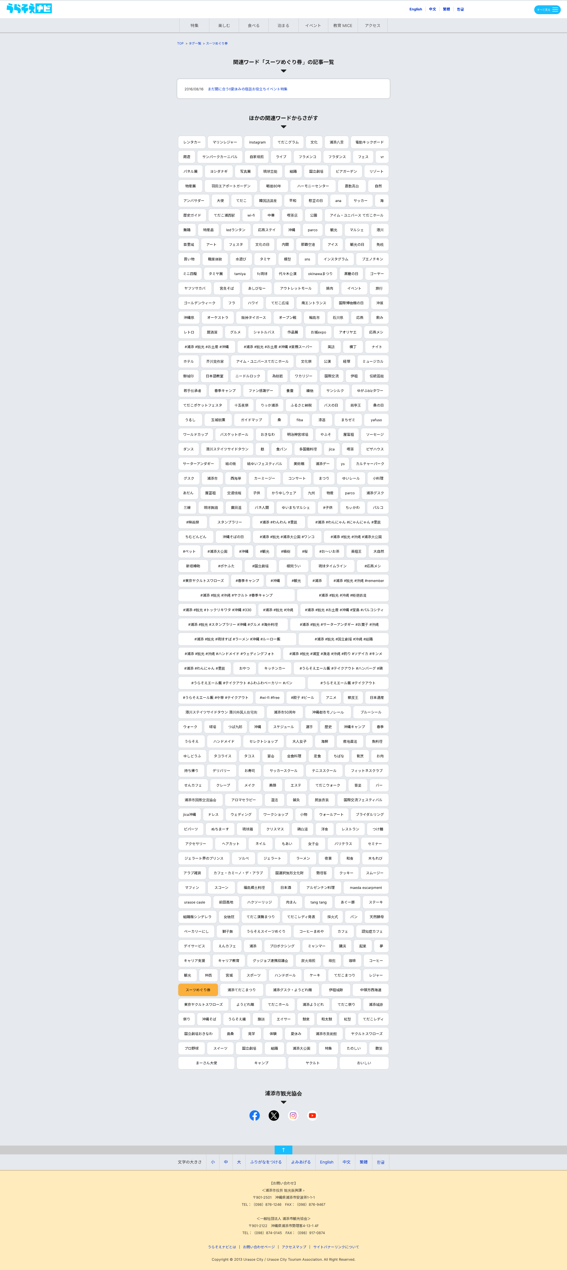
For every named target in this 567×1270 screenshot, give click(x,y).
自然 (378, 186)
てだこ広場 (280, 303)
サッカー (360, 200)
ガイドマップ (251, 420)
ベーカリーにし (196, 931)
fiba (300, 420)
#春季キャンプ (247, 580)
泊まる (283, 25)
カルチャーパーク (370, 463)
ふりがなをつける (266, 1162)
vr (382, 157)
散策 (379, 1048)
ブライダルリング (370, 814)
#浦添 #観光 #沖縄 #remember (359, 580)
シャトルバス (264, 332)
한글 (460, 9)
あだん (188, 493)
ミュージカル (373, 361)
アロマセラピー (243, 800)
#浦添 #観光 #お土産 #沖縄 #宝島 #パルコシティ (344, 610)
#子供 (327, 507)
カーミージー (264, 478)
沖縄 (291, 230)
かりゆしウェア (284, 493)
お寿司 (250, 770)
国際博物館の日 (351, 303)
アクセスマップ (294, 1247)
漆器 (322, 420)
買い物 (189, 259)
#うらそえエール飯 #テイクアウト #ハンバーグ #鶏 (341, 668)
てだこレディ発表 (301, 917)
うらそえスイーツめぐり (266, 931)
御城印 (188, 376)
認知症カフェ (372, 931)
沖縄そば (209, 1019)
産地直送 (350, 741)
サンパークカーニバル (220, 157)
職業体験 (215, 259)
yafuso (376, 420)
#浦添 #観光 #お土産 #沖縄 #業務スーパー (278, 347)
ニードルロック (247, 376)
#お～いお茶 (329, 551)
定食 (317, 756)
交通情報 (234, 493)
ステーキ (376, 902)
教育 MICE (342, 25)
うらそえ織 (237, 1019)
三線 (187, 507)
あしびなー (257, 288)
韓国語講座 (268, 200)
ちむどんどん (195, 537)
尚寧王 (355, 405)
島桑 (230, 1034)
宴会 (270, 756)
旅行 (379, 288)
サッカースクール (284, 770)
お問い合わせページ (259, 1247)
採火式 (332, 917)
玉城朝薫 (218, 420)
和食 (349, 858)
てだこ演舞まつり (261, 917)
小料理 (378, 478)
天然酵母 (377, 917)
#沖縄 (244, 551)
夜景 (328, 858)
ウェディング (241, 814)
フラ (231, 303)
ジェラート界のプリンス (203, 858)
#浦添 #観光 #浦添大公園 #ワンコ (287, 537)
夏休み (296, 1034)
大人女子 (299, 741)
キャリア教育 (228, 960)
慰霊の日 (316, 200)
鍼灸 (296, 800)
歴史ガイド (192, 215)
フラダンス (337, 157)
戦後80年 (273, 186)
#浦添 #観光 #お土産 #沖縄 (207, 347)
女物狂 (229, 917)
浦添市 (212, 478)
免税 (380, 244)
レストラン (350, 829)
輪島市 (314, 317)
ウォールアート (331, 814)
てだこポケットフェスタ (202, 405)
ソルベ (243, 858)
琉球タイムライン (332, 566)
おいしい (364, 1063)
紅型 (347, 1019)
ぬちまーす (220, 829)
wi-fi (251, 215)
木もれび (375, 858)
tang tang (319, 902)
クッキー (346, 873)
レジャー (376, 975)
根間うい (294, 566)
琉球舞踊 (211, 507)
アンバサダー (193, 200)
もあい (287, 843)
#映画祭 (192, 522)
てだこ (241, 200)
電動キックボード (369, 142)
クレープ (223, 785)
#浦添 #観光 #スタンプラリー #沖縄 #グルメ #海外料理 (233, 624)
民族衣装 (322, 800)
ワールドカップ (195, 434)
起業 (362, 946)
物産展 (190, 186)
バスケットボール (234, 434)
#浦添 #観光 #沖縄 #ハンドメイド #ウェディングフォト (229, 653)
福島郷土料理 (254, 887)
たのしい (354, 1048)
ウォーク (190, 727)
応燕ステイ (267, 230)
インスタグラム (336, 259)
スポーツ (254, 975)
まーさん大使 (206, 1063)
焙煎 (332, 960)
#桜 (305, 551)
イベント (313, 25)
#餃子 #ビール (302, 697)
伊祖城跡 (336, 990)
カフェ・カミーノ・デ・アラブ (238, 873)
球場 (212, 727)
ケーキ (315, 975)
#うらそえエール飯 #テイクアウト (348, 683)
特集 (194, 25)
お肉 (380, 756)
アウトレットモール (296, 288)
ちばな (339, 756)
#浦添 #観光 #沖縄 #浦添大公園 (356, 537)
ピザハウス (375, 449)
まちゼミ (348, 420)
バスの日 (331, 405)
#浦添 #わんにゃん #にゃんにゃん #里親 (348, 522)
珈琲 (352, 960)
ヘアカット (231, 843)
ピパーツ (191, 829)
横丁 (353, 347)
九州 (311, 493)
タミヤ (265, 259)
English (416, 9)
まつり (324, 478)
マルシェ (357, 230)
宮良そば (227, 288)
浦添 (252, 946)
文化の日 (262, 244)
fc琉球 (262, 273)
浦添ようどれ (313, 1004)
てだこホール (278, 1004)
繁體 (446, 9)
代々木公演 (288, 273)
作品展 (292, 332)
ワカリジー (304, 376)
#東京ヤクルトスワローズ (203, 580)
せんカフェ (193, 785)
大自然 (378, 551)
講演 (342, 946)
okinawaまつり (320, 273)
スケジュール (283, 727)
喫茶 (350, 449)
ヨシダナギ (219, 171)
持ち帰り (191, 770)
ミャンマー (317, 946)
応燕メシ (376, 332)
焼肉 (329, 288)
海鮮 (324, 741)
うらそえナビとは (222, 1247)
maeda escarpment (366, 887)
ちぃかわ (353, 507)
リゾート (376, 171)
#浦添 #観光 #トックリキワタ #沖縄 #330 (217, 610)
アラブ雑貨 (192, 873)
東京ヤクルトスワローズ (203, 1004)
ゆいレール (351, 478)
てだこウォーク (327, 785)
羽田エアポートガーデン (231, 186)
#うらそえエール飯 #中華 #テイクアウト (216, 697)
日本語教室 (214, 376)
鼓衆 (306, 1019)
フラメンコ (307, 157)
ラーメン (303, 858)
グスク (189, 478)
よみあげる (301, 1162)
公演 (327, 361)
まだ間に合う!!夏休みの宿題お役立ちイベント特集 (247, 89)
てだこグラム (288, 142)
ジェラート (272, 858)
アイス (333, 244)
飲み (379, 317)
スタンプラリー (229, 522)
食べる (254, 25)
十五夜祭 (241, 405)
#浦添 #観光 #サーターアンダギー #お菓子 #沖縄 (339, 624)
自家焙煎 (257, 157)
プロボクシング (282, 946)
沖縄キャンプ (354, 727)
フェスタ (236, 244)
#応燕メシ (373, 566)
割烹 (360, 756)
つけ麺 (378, 829)
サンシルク (335, 390)
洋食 (324, 829)
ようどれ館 (245, 1004)
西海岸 (236, 478)
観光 (333, 230)
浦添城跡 (376, 1004)
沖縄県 (189, 317)
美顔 (272, 785)
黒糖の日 (351, 273)
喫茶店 (292, 215)
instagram (257, 142)
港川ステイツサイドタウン (227, 449)
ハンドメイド (224, 741)
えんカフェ (227, 946)
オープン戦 (287, 317)
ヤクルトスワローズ (367, 1034)
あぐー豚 (348, 902)
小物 (303, 814)
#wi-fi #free (270, 697)
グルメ (235, 332)
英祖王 (356, 551)
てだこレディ (373, 1019)
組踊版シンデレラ (197, 917)
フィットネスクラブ (367, 770)
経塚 (346, 361)
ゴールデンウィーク (200, 303)
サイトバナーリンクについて (336, 1247)
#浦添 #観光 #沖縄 (278, 610)
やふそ (325, 434)
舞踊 (186, 230)
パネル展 (190, 171)
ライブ (281, 157)
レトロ (189, 332)
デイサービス (194, 946)
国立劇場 (316, 171)
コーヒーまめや (311, 931)
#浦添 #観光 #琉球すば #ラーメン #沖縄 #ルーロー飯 (237, 639)
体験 (273, 1034)
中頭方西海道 (370, 990)
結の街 (230, 463)
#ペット (189, 551)
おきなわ (268, 434)
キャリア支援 (194, 960)
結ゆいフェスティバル (264, 463)
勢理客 (321, 873)
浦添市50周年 (285, 712)
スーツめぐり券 (217, 43)
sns (307, 259)
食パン (281, 449)
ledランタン (235, 230)
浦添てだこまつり (241, 990)
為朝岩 (277, 376)
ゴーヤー (377, 273)
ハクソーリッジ (259, 902)
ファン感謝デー (261, 390)
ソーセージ (375, 434)
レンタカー (192, 142)
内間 (285, 244)
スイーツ (220, 1048)
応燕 (359, 317)
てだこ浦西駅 (224, 215)
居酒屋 (212, 332)
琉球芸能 (270, 171)
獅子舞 (227, 931)
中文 (432, 9)
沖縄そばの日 (233, 537)
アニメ (331, 697)
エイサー (284, 1019)
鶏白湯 (302, 829)
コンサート (297, 478)
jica (332, 449)
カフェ (343, 931)
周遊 (186, 157)
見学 (251, 1034)
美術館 (299, 463)
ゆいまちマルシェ (296, 507)
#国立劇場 (260, 566)
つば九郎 (235, 727)
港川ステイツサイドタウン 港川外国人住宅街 (221, 712)
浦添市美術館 (326, 1034)
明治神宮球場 (297, 434)
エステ (296, 785)
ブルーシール (371, 712)
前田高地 (226, 902)
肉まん (291, 902)
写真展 (245, 171)
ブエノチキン (372, 259)
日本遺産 (377, 697)
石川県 (338, 317)
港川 (380, 230)
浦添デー (323, 463)
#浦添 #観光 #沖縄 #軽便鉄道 (343, 595)
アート (211, 244)
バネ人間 (262, 507)
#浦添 (317, 580)
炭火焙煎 (308, 960)
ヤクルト (313, 1063)
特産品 (208, 230)
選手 (309, 727)
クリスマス (275, 829)
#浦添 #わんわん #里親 (278, 522)
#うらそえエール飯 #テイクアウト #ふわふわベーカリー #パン (241, 683)
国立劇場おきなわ (198, 1034)
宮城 (229, 975)
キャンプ (261, 1063)
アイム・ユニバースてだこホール (262, 361)
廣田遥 (236, 507)
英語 (331, 347)
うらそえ (191, 741)
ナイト (377, 347)
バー (379, 785)
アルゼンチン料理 (320, 887)
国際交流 (331, 376)
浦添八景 (337, 142)
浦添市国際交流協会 (200, 800)
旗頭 (261, 1019)
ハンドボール (285, 975)
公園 (313, 215)
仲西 (208, 975)
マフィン (192, 887)
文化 (314, 142)
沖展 (379, 303)
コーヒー (376, 960)
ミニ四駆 (190, 273)
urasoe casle (194, 902)
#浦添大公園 (217, 551)
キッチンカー (274, 668)
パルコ (378, 507)
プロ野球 (191, 1048)
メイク (249, 785)
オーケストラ (217, 317)
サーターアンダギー (198, 463)
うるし (190, 420)
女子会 (313, 843)
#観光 (264, 551)
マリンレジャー (225, 142)
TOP (180, 43)
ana (338, 200)
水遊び (241, 259)
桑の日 (378, 405)
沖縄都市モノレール (328, 712)
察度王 (353, 697)
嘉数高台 (352, 186)
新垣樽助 (193, 566)
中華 (271, 215)
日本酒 (285, 887)
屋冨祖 (210, 493)
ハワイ (253, 303)
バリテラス (343, 843)
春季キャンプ (225, 390)
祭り (186, 1019)
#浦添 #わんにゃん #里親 (204, 668)
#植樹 (285, 551)
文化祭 (306, 361)
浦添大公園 (301, 1048)
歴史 (328, 727)
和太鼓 (326, 1019)
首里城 (188, 244)
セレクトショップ (263, 741)
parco (313, 230)
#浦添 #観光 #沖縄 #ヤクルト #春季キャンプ (236, 595)
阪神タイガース (253, 317)
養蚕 (289, 390)
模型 (287, 259)
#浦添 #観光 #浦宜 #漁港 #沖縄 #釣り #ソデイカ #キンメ (335, 653)
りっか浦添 (269, 405)
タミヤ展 (216, 273)
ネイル (260, 843)
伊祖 (354, 376)
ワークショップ (275, 814)
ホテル (188, 361)
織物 (309, 390)
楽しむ (224, 25)
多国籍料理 (308, 449)
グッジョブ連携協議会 (270, 960)
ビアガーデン (346, 171)
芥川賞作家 (215, 361)
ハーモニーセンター (313, 186)
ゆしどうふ (192, 756)
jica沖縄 (189, 814)
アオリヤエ (348, 332)
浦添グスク (375, 493)
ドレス (213, 814)
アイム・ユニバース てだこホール (357, 215)
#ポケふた (226, 566)
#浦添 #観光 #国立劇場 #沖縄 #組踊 (344, 639)
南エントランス (313, 303)
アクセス (373, 25)
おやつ (244, 668)
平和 (292, 200)
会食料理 (294, 756)
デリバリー (221, 770)
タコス (249, 756)
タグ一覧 (195, 43)
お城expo (318, 332)
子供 (256, 493)
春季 (380, 727)
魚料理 (377, 741)
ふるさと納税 (301, 405)
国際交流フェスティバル (363, 800)
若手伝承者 (192, 390)
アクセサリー (195, 843)
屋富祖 (348, 434)
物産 (330, 493)
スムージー (375, 873)
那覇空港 (308, 244)
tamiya (240, 273)
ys (343, 463)
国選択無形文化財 (289, 873)
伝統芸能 (377, 376)
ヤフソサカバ (195, 288)
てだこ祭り (346, 1004)
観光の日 (357, 244)
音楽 (357, 785)
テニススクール (324, 770)
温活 (274, 800)
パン (353, 917)
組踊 (293, 171)
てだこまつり (344, 975)
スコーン (221, 887)
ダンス (188, 449)
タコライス (222, 756)
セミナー (375, 843)
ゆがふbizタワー (370, 390)
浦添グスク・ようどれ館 (292, 990)
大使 (220, 200)
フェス (363, 157)
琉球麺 (247, 829)
